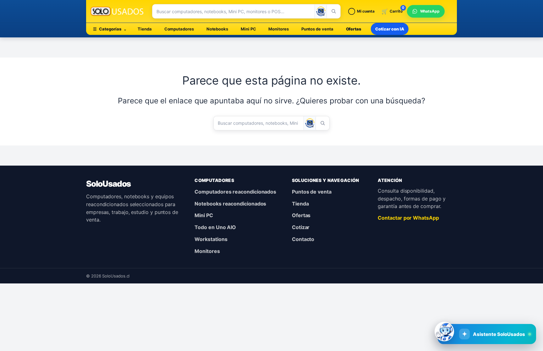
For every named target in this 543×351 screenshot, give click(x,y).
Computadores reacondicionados (235, 192)
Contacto (303, 239)
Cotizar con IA (389, 28)
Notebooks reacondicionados (230, 203)
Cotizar (301, 227)
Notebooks (217, 28)
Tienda (145, 28)
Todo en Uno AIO (215, 227)
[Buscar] (333, 11)
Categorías (110, 28)
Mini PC (248, 28)
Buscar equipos (445, 313)
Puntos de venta (317, 28)
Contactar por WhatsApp (408, 218)
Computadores (179, 28)
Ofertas (353, 28)
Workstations (211, 239)
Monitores (278, 28)
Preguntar (494, 313)
